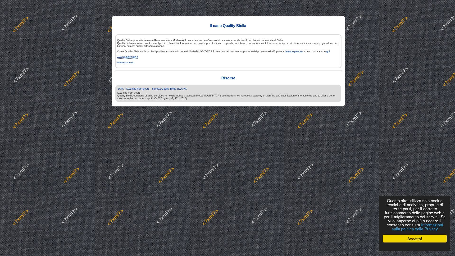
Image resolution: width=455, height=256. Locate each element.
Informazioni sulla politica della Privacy (417, 227)
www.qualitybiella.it (127, 56)
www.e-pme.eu (294, 51)
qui (328, 51)
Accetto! (414, 239)
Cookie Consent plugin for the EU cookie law (415, 246)
